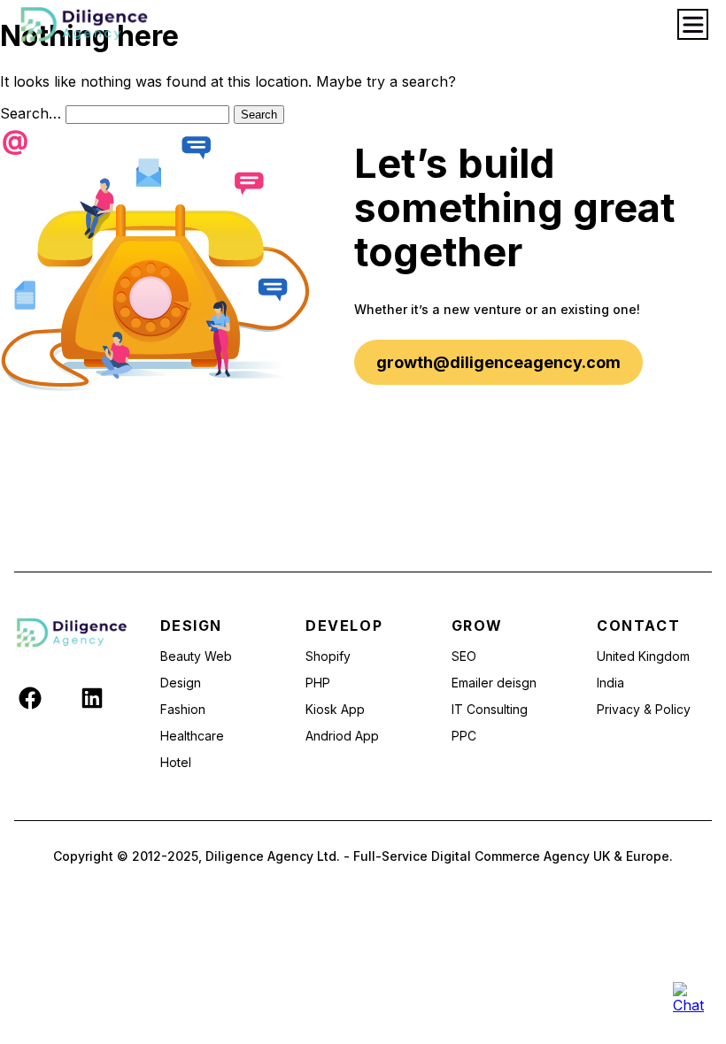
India (610, 682)
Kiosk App (335, 709)
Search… (30, 113)
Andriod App (342, 735)
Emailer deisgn (494, 682)
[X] (61, 697)
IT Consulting (490, 709)
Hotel (175, 762)
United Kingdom (643, 656)
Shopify (328, 656)
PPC (464, 735)
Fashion (182, 709)
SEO (464, 656)
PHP (317, 682)
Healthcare (192, 735)
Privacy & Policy (644, 709)
